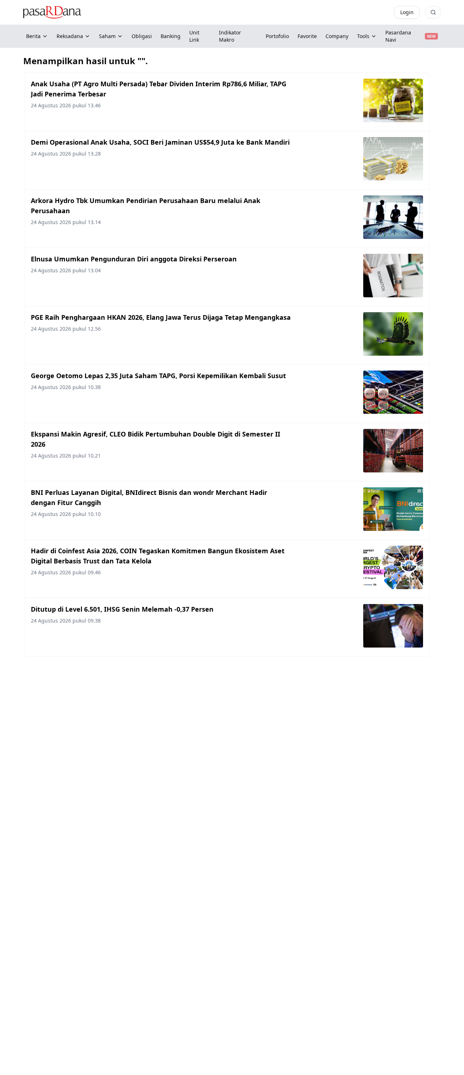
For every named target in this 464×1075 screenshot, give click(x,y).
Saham (107, 36)
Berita (33, 36)
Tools (363, 36)
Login (407, 12)
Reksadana (70, 36)
